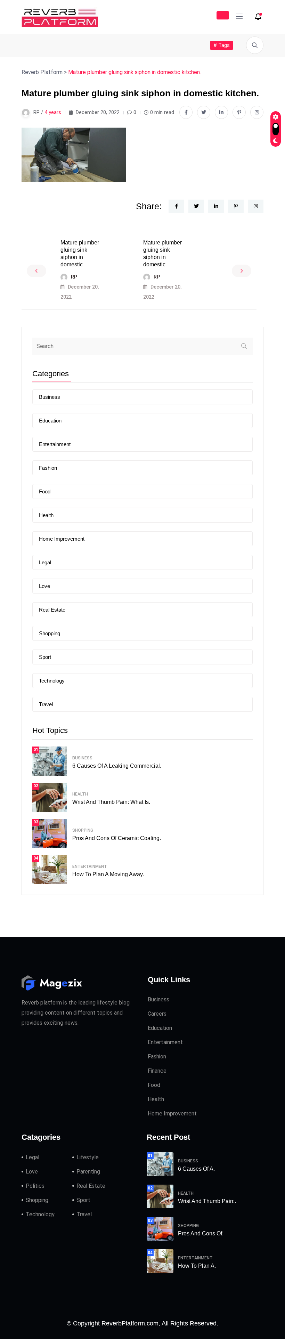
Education (50, 421)
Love (44, 586)
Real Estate (52, 610)
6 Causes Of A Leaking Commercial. (116, 766)
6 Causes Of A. (196, 1169)
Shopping (49, 633)
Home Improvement (61, 539)
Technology (52, 681)
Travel (46, 704)
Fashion (48, 468)
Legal (45, 562)
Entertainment (55, 444)
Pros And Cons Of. (200, 1233)
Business (49, 397)
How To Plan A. (197, 1266)
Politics (35, 1186)
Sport (45, 657)
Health (46, 515)
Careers (157, 1013)
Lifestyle (87, 1157)
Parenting (88, 1171)
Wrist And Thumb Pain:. (207, 1201)
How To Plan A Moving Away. (108, 874)
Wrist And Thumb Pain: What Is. (111, 802)
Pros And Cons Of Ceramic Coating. (116, 838)
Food (44, 491)
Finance (157, 1070)
